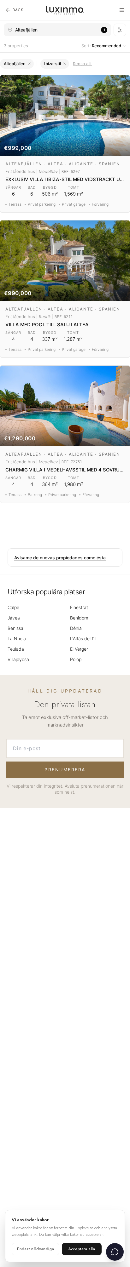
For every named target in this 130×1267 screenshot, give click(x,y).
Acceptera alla (81, 1249)
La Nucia (17, 638)
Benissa (15, 628)
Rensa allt (82, 63)
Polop (75, 659)
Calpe (13, 607)
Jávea (14, 617)
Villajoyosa (18, 659)
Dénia (76, 628)
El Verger (79, 649)
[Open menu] (122, 10)
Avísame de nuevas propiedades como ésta (60, 557)
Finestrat (79, 607)
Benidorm (80, 617)
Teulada (16, 649)
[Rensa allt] (65, 64)
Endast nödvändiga (35, 1249)
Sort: (101, 45)
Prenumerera (65, 769)
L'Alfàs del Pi (83, 638)
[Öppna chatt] (115, 1252)
